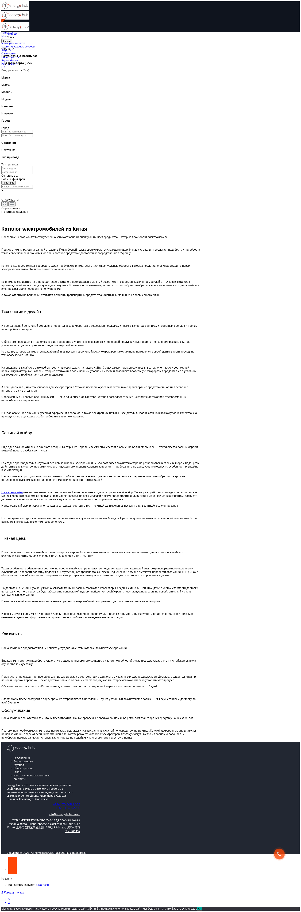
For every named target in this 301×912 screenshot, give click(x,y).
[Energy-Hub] (15, 9)
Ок (199, 908)
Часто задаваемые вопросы (18, 46)
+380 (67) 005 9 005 (66, 804)
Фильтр (6, 41)
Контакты (20, 779)
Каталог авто (9, 22)
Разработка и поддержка (70, 852)
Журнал (19, 765)
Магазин (6, 36)
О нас (17, 772)
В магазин (42, 885)
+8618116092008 (68, 808)
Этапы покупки (23, 761)
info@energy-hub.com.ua (64, 814)
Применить (8, 182)
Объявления (22, 758)
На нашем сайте (12, 492)
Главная (12, 34)
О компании (8, 53)
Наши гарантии (23, 768)
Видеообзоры (9, 60)
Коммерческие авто (13, 43)
